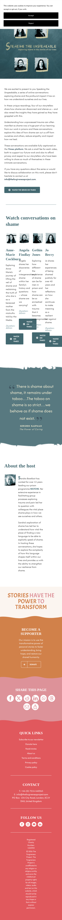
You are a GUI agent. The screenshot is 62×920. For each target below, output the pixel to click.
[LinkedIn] (35, 698)
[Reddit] (27, 698)
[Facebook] (10, 698)
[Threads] (51, 698)
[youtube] (34, 824)
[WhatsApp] (43, 698)
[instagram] (28, 824)
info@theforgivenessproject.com (20, 179)
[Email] (27, 707)
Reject (31, 23)
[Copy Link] (35, 707)
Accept (31, 15)
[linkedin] (40, 824)
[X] (19, 698)
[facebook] (22, 824)
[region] (31, 14)
